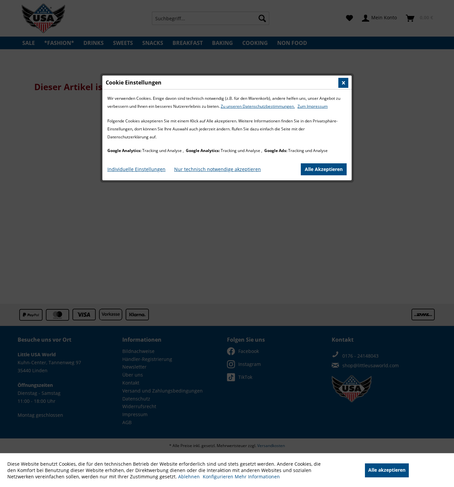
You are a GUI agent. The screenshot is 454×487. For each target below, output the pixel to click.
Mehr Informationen (257, 476)
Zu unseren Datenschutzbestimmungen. (258, 106)
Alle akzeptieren (386, 470)
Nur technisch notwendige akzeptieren (217, 169)
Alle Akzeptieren (324, 169)
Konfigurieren (219, 476)
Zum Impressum (312, 106)
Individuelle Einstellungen (136, 169)
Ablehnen (189, 476)
